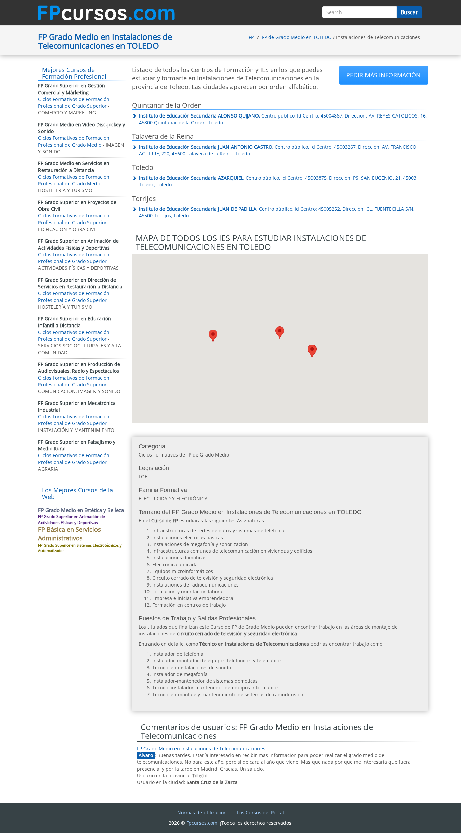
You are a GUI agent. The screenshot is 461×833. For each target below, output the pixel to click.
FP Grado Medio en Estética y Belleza (81, 509)
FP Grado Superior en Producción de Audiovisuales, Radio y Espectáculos (79, 367)
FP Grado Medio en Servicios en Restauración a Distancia (73, 166)
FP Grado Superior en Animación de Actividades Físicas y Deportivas (78, 244)
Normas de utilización (202, 812)
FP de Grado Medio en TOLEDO (297, 37)
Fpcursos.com (201, 822)
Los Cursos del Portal (260, 812)
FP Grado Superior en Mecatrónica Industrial (77, 406)
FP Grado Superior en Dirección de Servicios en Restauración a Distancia (80, 283)
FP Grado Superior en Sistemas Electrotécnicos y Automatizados (80, 548)
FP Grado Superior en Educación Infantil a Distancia (74, 322)
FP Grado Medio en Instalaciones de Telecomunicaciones (201, 748)
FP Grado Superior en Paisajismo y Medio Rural (76, 445)
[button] (213, 336)
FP (251, 37)
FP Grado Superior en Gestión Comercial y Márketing (71, 89)
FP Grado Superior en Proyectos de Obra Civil (77, 205)
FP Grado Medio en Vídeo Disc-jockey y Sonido (81, 127)
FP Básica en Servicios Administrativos (69, 533)
